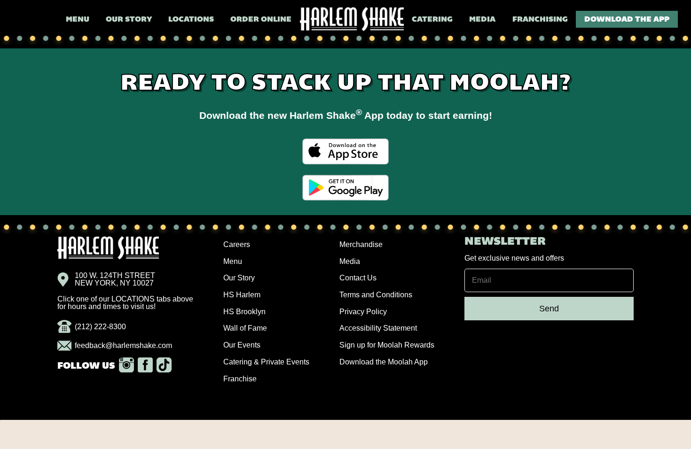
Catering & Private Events (266, 362)
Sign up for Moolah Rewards (386, 345)
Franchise (240, 379)
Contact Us (358, 278)
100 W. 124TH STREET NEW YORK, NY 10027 (115, 279)
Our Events (241, 345)
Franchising (540, 19)
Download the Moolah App (383, 362)
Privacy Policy (363, 312)
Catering (432, 19)
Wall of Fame (245, 328)
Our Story (129, 19)
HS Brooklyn (244, 312)
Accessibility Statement (378, 328)
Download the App (626, 19)
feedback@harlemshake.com (123, 345)
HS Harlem (241, 295)
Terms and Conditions (375, 295)
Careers (236, 244)
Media (482, 19)
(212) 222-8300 (100, 327)
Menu (77, 19)
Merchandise (361, 244)
